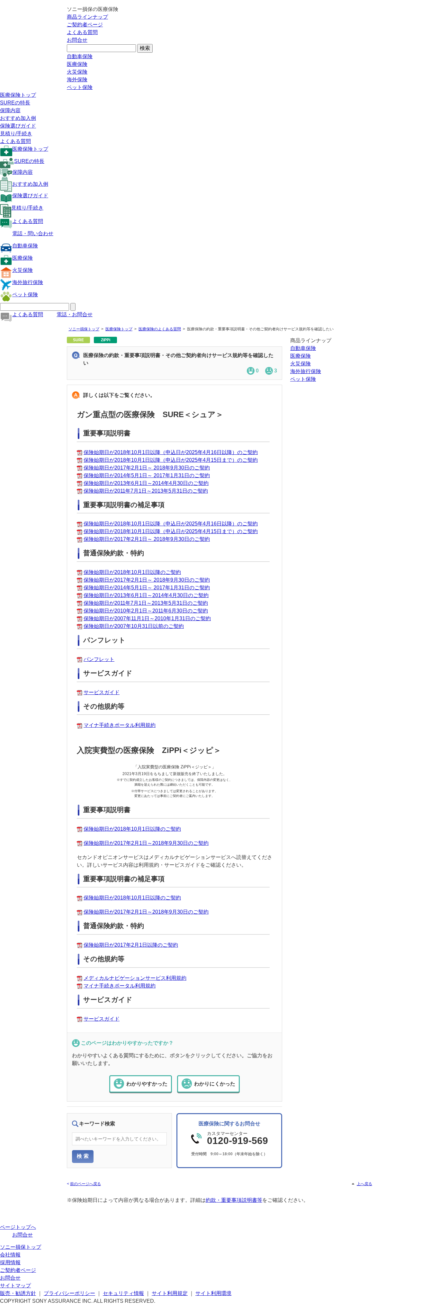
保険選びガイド (18, 126)
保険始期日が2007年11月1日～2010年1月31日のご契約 (147, 618)
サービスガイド (102, 692)
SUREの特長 (15, 102)
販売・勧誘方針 (18, 1293)
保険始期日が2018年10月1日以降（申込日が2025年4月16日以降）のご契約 (171, 452)
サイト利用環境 (213, 1293)
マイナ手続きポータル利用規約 (120, 725)
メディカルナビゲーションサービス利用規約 (135, 978)
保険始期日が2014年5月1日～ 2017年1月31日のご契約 (147, 475)
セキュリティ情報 (123, 1293)
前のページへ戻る (85, 1184)
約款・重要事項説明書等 (234, 1200)
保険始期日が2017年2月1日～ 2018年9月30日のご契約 (147, 467)
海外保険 (77, 79)
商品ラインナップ (87, 17)
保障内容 (10, 110)
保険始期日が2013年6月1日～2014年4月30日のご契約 (146, 483)
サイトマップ (15, 1285)
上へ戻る (364, 1184)
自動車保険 (80, 56)
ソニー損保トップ (83, 329)
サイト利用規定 (170, 1293)
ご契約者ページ (85, 24)
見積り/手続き (16, 133)
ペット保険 (80, 87)
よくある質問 (82, 32)
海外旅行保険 (27, 282)
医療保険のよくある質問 (160, 329)
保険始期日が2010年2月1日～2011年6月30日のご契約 (146, 610)
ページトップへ (18, 1227)
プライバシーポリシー (69, 1293)
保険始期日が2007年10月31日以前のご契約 (134, 626)
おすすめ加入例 (18, 118)
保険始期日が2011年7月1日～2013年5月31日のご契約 (146, 491)
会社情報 (10, 1254)
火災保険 (77, 72)
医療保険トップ (18, 95)
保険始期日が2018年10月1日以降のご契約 (132, 572)
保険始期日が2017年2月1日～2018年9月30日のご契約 (146, 843)
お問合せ (77, 40)
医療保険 (77, 64)
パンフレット (99, 659)
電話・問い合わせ (32, 233)
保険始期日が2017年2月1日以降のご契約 (131, 945)
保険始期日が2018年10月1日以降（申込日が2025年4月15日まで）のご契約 (171, 460)
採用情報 (10, 1262)
